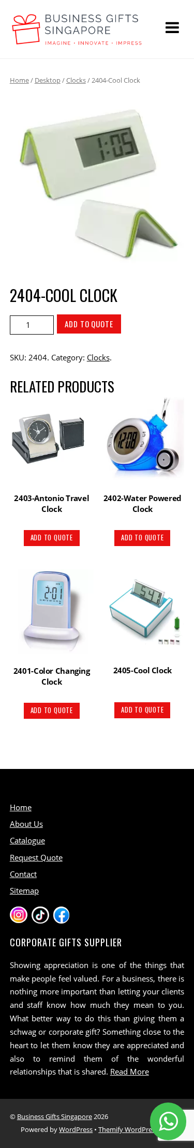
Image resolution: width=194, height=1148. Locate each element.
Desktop (48, 80)
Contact (23, 874)
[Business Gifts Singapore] (77, 40)
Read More (129, 1071)
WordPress (76, 1129)
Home (19, 80)
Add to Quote (89, 323)
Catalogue (27, 840)
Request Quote (36, 857)
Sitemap (24, 890)
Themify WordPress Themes (141, 1129)
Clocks (76, 80)
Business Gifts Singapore (54, 1116)
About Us (26, 824)
